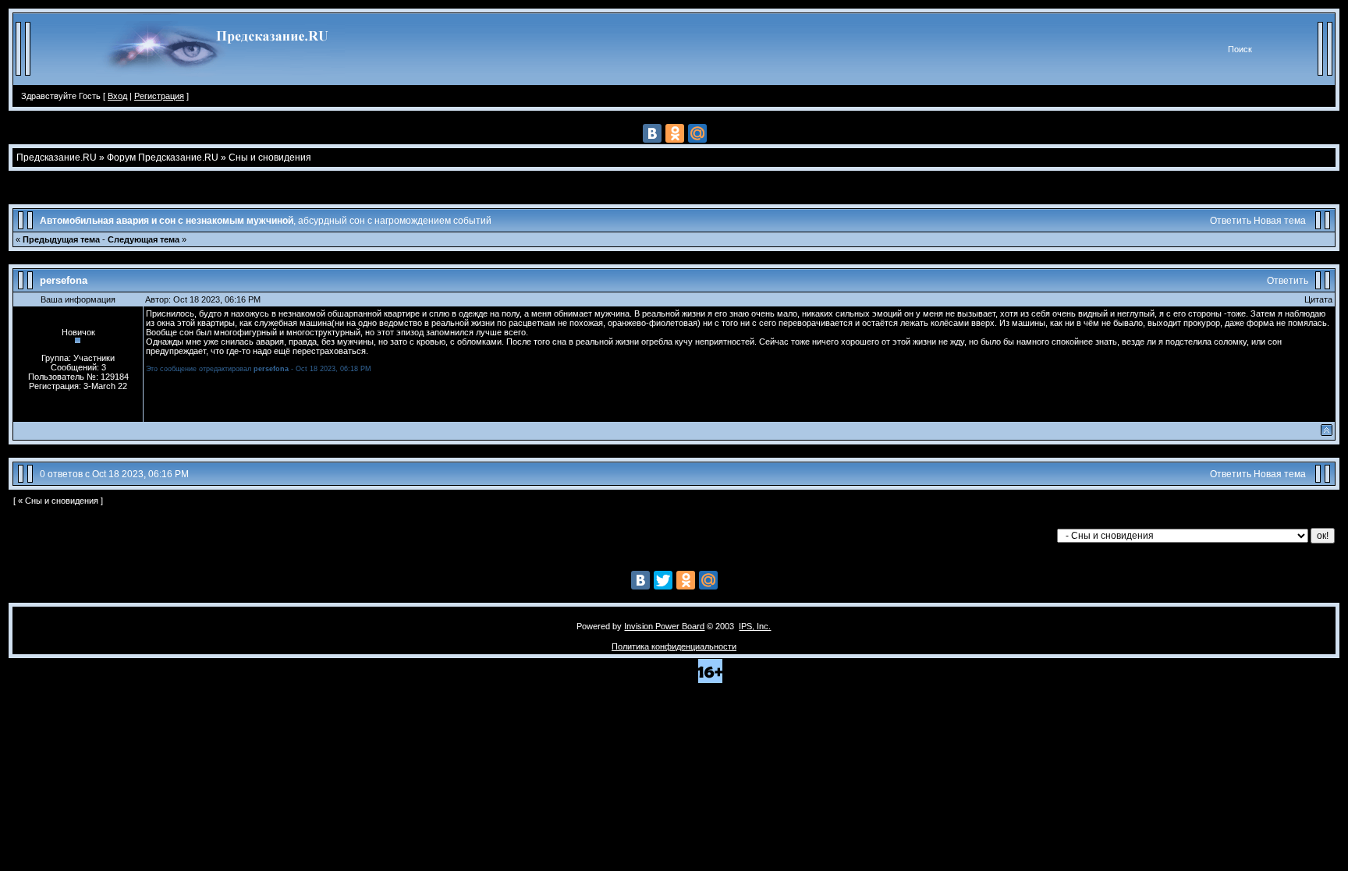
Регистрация (159, 96)
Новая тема (1280, 220)
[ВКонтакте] (652, 133)
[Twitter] (663, 580)
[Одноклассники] (674, 133)
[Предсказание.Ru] (220, 82)
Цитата (1318, 299)
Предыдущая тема (61, 239)
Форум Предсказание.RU (162, 157)
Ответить (1230, 220)
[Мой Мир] (697, 133)
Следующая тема (143, 239)
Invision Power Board (664, 626)
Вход (117, 96)
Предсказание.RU (56, 157)
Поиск (1240, 49)
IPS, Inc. (755, 626)
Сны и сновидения (270, 157)
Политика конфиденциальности (674, 646)
